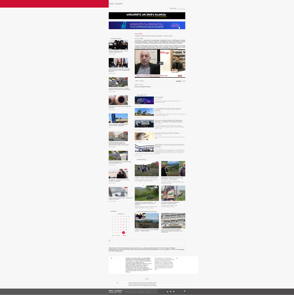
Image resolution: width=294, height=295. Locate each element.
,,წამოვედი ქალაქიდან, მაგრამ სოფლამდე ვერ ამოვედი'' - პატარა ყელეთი (172, 178)
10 (120, 216)
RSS (110, 127)
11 (120, 219)
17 (123, 216)
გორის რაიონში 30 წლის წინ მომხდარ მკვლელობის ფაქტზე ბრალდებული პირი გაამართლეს (171, 231)
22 (123, 229)
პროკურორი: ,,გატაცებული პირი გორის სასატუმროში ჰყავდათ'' (119, 180)
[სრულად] (184, 105)
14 (120, 227)
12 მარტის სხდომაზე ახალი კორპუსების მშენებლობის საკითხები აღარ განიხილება (119, 89)
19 (123, 221)
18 (123, 219)
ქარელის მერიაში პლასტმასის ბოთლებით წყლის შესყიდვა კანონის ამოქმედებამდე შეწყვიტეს (119, 70)
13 (120, 224)
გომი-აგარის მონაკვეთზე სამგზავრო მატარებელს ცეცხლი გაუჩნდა (170, 203)
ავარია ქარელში (159, 97)
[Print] (137, 81)
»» (129, 214)
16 (120, 232)
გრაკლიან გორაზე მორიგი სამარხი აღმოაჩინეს (167, 133)
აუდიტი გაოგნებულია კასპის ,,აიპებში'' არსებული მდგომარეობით (118, 51)
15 (120, 229)
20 (123, 224)
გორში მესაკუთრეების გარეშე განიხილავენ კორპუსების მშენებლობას (120, 162)
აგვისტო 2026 (121, 213)
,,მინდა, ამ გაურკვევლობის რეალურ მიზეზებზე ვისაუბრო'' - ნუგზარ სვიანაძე (146, 230)
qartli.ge (141, 84)
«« (112, 214)
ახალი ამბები (112, 54)
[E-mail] (141, 81)
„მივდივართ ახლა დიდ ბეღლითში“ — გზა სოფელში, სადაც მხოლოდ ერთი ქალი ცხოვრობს (145, 203)
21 (123, 227)
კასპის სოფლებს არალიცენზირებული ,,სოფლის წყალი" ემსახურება (118, 125)
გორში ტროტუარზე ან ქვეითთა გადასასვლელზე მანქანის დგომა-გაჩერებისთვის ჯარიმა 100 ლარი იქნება (119, 143)
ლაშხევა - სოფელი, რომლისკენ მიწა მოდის (146, 177)
